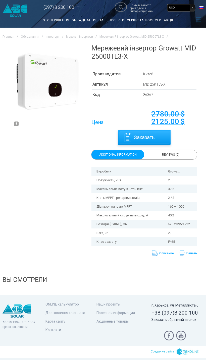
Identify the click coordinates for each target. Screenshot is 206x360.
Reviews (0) (170, 154)
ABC (15, 10)
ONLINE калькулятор (62, 304)
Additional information (118, 154)
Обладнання (84, 20)
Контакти (53, 330)
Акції (168, 20)
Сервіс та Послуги (144, 20)
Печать (191, 253)
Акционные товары (112, 321)
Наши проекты (108, 304)
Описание (166, 253)
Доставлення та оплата (65, 313)
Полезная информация (115, 313)
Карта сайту (55, 321)
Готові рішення (55, 20)
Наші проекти (112, 20)
